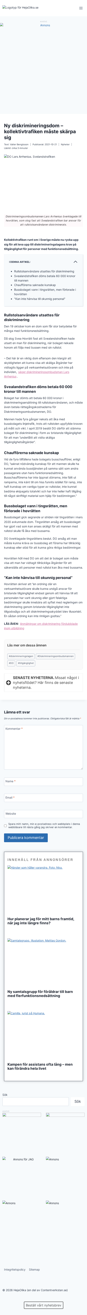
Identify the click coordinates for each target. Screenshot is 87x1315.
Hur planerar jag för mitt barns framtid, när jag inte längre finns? (40, 921)
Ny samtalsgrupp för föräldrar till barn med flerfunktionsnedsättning (40, 994)
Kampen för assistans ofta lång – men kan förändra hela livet (40, 1066)
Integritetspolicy (14, 1269)
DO (11, 663)
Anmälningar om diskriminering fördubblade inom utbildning (41, 626)
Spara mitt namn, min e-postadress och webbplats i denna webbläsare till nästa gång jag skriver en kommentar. (44, 825)
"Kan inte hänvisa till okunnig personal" (39, 298)
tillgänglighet (26, 663)
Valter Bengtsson (19, 144)
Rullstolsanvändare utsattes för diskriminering (44, 271)
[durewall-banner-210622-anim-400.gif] (21, 1132)
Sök (4, 1094)
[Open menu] (81, 8)
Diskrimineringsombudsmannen (55, 656)
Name (10, 781)
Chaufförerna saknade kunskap (35, 285)
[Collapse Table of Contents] (75, 261)
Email (10, 797)
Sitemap (34, 1269)
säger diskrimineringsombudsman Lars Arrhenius (36, 374)
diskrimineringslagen (21, 656)
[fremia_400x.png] (65, 1132)
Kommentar (14, 728)
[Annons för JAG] (21, 1159)
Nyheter (65, 144)
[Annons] (43, 25)
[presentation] (43, 889)
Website (10, 813)
